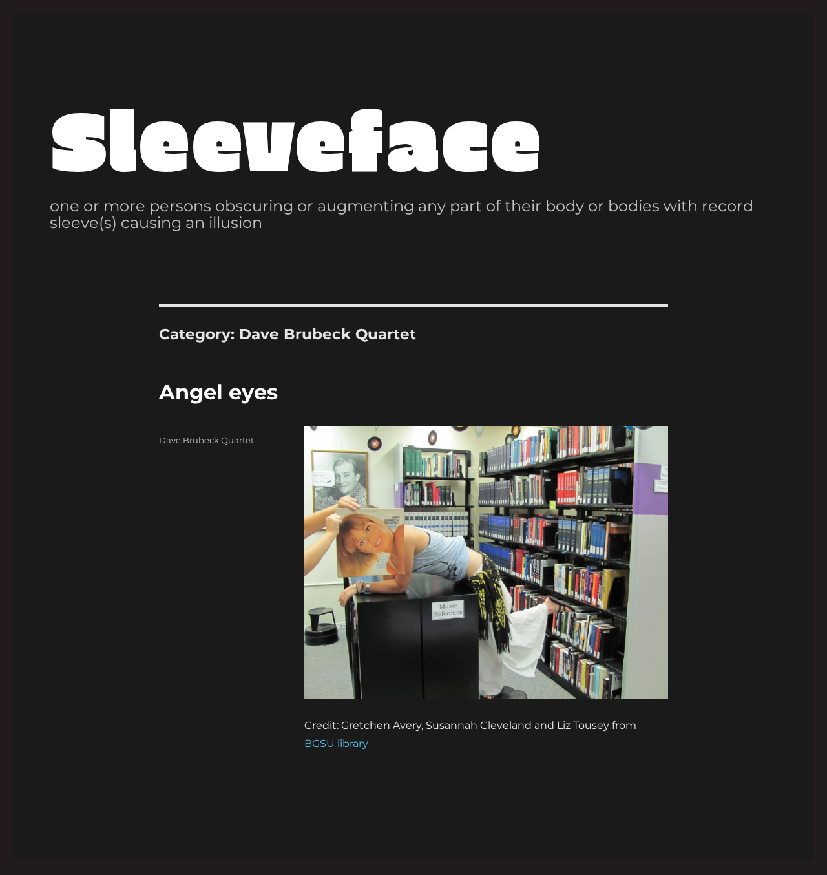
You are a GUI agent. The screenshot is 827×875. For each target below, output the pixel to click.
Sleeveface (296, 137)
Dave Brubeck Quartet (206, 440)
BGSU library (336, 743)
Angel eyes (218, 392)
